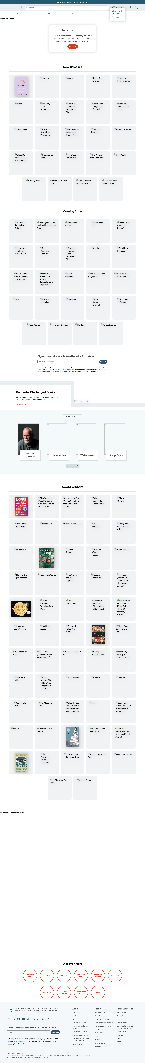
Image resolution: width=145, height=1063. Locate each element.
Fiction (64, 975)
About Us (71, 14)
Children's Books (30, 975)
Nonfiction (115, 975)
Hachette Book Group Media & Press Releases (81, 1039)
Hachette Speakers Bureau (103, 1026)
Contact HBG (99, 1033)
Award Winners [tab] (72, 487)
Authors (29, 14)
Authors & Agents (100, 1012)
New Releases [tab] (72, 67)
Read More (72, 46)
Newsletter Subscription (80, 1023)
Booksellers (98, 1046)
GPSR (119, 1042)
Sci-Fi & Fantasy (64, 992)
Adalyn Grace (116, 455)
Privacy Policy (121, 1016)
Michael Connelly (30, 455)
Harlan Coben (59, 455)
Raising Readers (100, 1043)
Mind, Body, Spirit (81, 975)
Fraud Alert (120, 1035)
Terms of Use (121, 1012)
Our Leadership (77, 1016)
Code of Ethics (122, 1023)
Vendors (97, 1039)
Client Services (100, 1016)
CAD (118, 17)
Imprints (60, 14)
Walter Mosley (87, 455)
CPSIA (119, 1038)
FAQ (96, 1036)
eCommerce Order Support (104, 1023)
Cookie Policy (121, 1019)
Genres (19, 14)
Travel (97, 992)
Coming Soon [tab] (72, 211)
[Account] (130, 7)
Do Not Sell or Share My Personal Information (125, 1027)
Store (50, 14)
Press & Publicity (78, 1044)
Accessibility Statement (80, 1035)
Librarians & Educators (102, 1019)
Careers (97, 1029)
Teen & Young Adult (81, 992)
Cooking (47, 975)
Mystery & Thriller (98, 975)
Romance (47, 992)
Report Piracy (121, 1031)
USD (117, 14)
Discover (40, 14)
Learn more (20, 405)
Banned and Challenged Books (80, 1027)
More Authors (71, 466)
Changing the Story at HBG (81, 1031)
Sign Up (103, 362)
